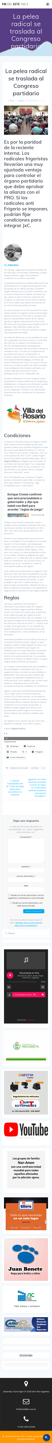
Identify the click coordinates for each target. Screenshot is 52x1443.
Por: (11, 265)
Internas (35, 768)
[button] (42, 994)
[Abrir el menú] (6, 738)
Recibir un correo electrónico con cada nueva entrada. (27, 904)
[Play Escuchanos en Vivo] (10, 975)
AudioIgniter (30, 1020)
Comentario (26, 837)
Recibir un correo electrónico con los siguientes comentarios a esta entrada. (26, 896)
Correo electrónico (26, 876)
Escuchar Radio (26, 1355)
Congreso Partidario (19, 768)
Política (21, 100)
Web (26, 885)
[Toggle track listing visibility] (43, 987)
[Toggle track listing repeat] (9, 987)
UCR (43, 768)
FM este (15, 4)
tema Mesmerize (27, 1439)
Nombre (26, 866)
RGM (12, 100)
